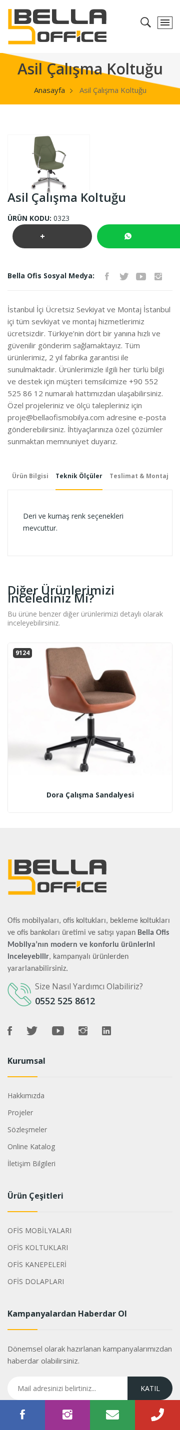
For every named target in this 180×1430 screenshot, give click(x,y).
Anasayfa (49, 90)
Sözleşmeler (27, 1129)
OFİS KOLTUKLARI (38, 1247)
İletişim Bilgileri (32, 1163)
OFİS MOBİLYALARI (40, 1230)
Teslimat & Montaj (139, 476)
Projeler (20, 1112)
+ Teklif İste (52, 239)
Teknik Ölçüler (79, 476)
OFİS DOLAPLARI (36, 1281)
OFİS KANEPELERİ (37, 1264)
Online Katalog (31, 1146)
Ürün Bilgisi (30, 476)
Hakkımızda (26, 1095)
